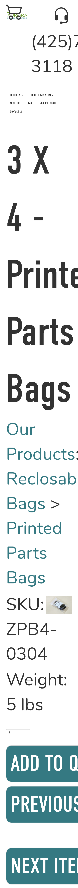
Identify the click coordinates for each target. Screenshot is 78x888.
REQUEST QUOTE (48, 103)
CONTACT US (16, 111)
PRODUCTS (15, 95)
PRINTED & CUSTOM (41, 95)
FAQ (30, 103)
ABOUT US (15, 103)
